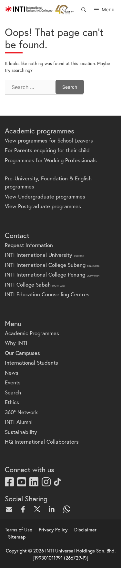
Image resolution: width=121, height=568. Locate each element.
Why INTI (16, 342)
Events (13, 382)
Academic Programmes (32, 333)
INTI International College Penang (52, 274)
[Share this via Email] (10, 509)
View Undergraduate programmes (45, 196)
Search (13, 392)
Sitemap (16, 536)
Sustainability (21, 432)
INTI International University (44, 254)
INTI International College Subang (52, 264)
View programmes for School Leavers (49, 140)
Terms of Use (18, 529)
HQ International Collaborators (42, 441)
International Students (31, 362)
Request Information (29, 245)
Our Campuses (22, 353)
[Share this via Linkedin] (52, 509)
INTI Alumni (19, 422)
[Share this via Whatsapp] (67, 509)
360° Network (21, 412)
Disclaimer (85, 529)
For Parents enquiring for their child (47, 150)
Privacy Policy (53, 529)
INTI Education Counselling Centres (47, 294)
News (11, 372)
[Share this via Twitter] (38, 509)
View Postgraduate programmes (43, 206)
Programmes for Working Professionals (51, 160)
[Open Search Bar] (83, 9)
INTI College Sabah (35, 284)
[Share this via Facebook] (24, 509)
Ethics (12, 402)
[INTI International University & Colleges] (39, 9)
